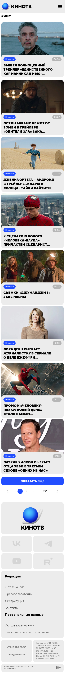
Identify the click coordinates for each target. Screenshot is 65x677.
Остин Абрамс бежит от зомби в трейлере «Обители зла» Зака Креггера (26, 127)
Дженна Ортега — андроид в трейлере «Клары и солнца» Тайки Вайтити (28, 184)
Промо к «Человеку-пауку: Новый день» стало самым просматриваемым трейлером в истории (24, 410)
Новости (9, 59)
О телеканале (15, 587)
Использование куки (19, 625)
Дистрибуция (14, 601)
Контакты (11, 608)
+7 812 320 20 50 (16, 647)
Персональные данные (24, 615)
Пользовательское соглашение (27, 632)
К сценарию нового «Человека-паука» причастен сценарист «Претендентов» (25, 240)
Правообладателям (18, 594)
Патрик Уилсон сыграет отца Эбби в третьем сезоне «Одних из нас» (26, 466)
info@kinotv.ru (16, 654)
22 (45, 491)
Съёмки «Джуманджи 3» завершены (27, 295)
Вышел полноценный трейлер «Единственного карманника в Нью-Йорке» (28, 69)
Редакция (13, 576)
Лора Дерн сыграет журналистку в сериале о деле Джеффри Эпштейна (27, 353)
